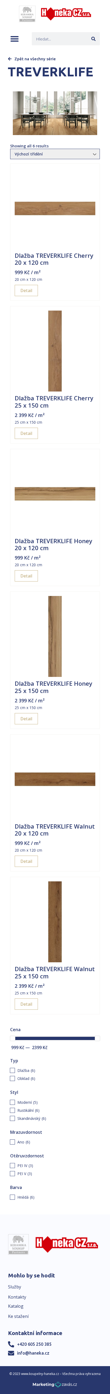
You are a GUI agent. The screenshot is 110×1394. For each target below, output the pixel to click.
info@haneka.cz (33, 1353)
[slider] (12, 1038)
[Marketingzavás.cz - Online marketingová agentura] (55, 1386)
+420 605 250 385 (34, 1344)
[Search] (93, 38)
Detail (26, 290)
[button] (14, 38)
